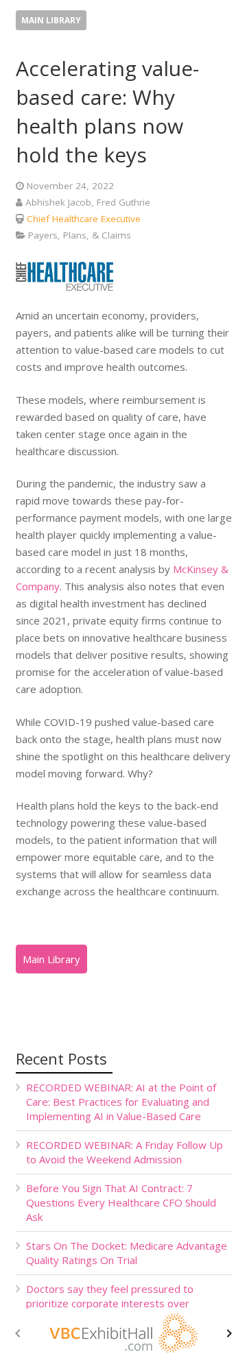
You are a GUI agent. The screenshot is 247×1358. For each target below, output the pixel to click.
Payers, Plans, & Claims (79, 235)
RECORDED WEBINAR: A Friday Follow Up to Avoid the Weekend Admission (124, 1152)
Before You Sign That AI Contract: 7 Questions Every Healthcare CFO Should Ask (121, 1202)
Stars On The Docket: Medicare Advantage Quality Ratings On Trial (126, 1253)
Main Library (51, 20)
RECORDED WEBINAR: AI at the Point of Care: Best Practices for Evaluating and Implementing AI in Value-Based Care (121, 1101)
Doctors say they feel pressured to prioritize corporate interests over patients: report (109, 1303)
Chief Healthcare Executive (84, 219)
